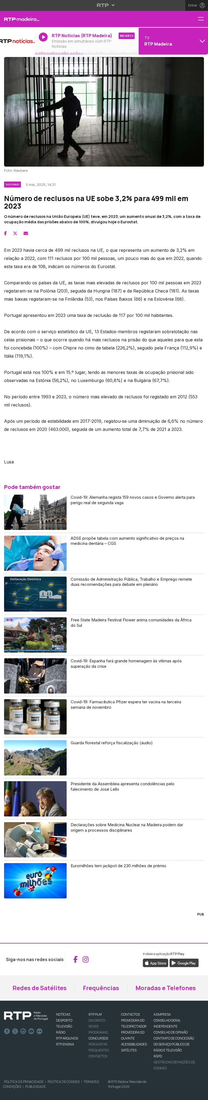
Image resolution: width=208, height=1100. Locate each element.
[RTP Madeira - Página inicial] (17, 19)
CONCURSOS (98, 1038)
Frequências (101, 988)
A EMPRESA (162, 1014)
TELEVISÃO (64, 1026)
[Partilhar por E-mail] (26, 233)
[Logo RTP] (26, 1016)
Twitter (15, 1031)
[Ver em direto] (17, 41)
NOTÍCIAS (63, 1014)
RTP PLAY (95, 1014)
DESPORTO (64, 1020)
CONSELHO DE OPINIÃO (171, 1032)
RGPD (158, 1056)
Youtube (31, 1031)
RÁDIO (60, 1032)
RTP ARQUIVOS (67, 1038)
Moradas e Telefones (165, 988)
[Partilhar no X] (15, 233)
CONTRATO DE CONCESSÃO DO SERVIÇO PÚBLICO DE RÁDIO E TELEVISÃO (174, 1044)
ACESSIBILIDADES (134, 1044)
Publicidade (35, 1086)
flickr (40, 1031)
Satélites (128, 1050)
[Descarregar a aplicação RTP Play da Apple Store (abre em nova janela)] (155, 962)
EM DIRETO (97, 1020)
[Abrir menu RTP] (104, 5)
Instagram (23, 1031)
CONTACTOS (130, 1014)
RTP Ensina (65, 1044)
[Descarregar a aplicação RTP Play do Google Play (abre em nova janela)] (184, 962)
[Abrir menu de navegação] (203, 19)
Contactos (98, 1056)
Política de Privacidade (24, 1081)
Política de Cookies (64, 1081)
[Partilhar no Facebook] (5, 233)
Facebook (7, 1031)
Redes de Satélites (39, 988)
